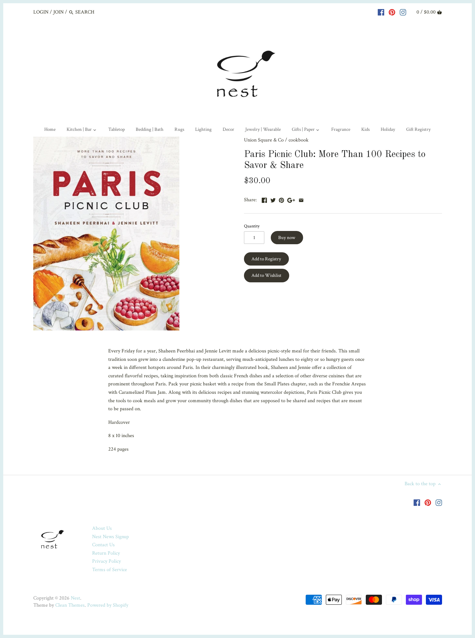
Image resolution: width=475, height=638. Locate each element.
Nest (75, 598)
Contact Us (103, 544)
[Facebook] (381, 12)
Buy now (286, 238)
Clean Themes (70, 605)
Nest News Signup (110, 536)
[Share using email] (301, 199)
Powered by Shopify (107, 605)
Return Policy (106, 553)
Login (40, 12)
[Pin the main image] (281, 199)
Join (58, 12)
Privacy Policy (106, 561)
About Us (102, 528)
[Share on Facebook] (264, 199)
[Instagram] (403, 12)
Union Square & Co (264, 140)
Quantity (251, 226)
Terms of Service (109, 569)
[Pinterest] (392, 12)
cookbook (299, 140)
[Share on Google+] (291, 199)
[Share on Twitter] (273, 199)
